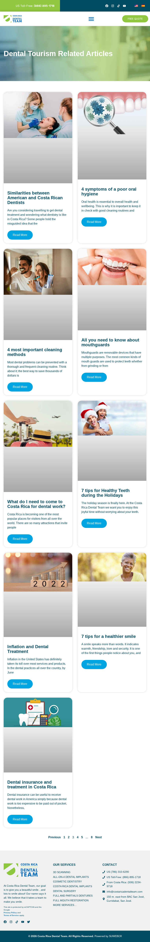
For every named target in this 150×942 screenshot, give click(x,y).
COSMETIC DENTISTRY (67, 881)
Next (98, 837)
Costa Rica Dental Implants (72, 886)
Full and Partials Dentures (73, 895)
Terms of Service (11, 915)
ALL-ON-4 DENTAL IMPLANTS (71, 876)
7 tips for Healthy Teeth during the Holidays (105, 493)
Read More (20, 234)
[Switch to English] (136, 5)
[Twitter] (28, 921)
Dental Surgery (64, 891)
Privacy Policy (10, 913)
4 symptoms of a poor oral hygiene (108, 191)
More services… (65, 905)
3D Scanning (61, 872)
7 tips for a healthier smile (108, 636)
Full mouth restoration (71, 900)
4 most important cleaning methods (34, 352)
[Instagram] (112, 5)
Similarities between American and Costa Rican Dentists (35, 197)
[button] (91, 18)
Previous (54, 837)
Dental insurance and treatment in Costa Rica (31, 784)
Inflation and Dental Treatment (27, 649)
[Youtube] (124, 5)
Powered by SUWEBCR (108, 936)
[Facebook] (106, 5)
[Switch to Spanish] (143, 5)
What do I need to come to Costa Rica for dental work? (36, 504)
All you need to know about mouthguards (110, 342)
